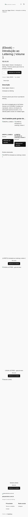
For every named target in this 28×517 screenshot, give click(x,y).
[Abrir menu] (21, 4)
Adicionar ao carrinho (14, 72)
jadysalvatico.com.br (8, 496)
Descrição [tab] (6, 80)
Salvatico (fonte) (14, 482)
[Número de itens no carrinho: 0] (23, 4)
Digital (9, 10)
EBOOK (11, 77)
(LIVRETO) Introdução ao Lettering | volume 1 (14, 258)
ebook (18, 77)
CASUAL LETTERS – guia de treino (14, 370)
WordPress (9, 514)
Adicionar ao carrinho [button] (6, 141)
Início (3, 10)
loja (6, 10)
